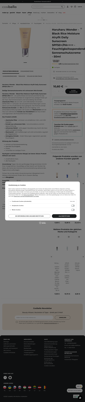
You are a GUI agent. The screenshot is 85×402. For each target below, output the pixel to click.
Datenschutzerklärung (28, 194)
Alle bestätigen (64, 216)
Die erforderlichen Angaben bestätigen (29, 216)
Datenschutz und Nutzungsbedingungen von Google (26, 196)
